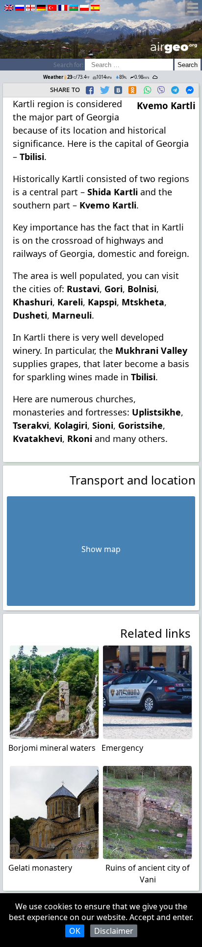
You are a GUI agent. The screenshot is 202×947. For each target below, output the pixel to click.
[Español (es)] (95, 7)
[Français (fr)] (62, 7)
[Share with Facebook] (90, 90)
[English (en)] (8, 7)
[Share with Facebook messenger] (189, 90)
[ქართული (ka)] (30, 7)
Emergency (122, 747)
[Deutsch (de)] (41, 7)
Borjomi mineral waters (52, 747)
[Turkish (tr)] (52, 7)
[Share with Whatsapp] (147, 90)
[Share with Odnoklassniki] (132, 90)
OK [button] (74, 930)
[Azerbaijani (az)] (73, 7)
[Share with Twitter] (104, 90)
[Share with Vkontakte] (118, 90)
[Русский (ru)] (19, 7)
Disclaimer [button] (113, 930)
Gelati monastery (40, 867)
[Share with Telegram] (175, 90)
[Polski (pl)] (84, 7)
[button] (91, 90)
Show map (101, 549)
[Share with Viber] (161, 90)
